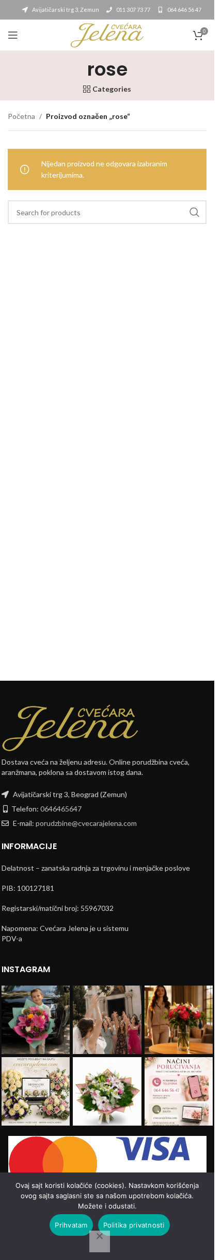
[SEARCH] (195, 212)
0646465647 (61, 808)
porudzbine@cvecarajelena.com (86, 823)
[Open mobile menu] (13, 35)
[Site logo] (107, 34)
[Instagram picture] (36, 1020)
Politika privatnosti (134, 1225)
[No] (99, 1241)
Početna (21, 116)
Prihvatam (71, 1225)
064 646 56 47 (183, 9)
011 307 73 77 (132, 9)
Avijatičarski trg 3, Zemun (65, 9)
